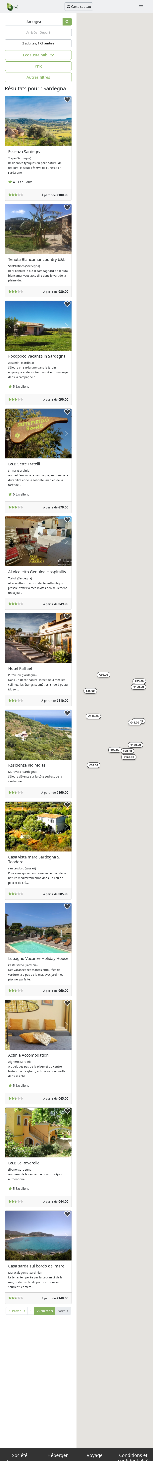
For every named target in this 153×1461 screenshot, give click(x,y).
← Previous (16, 1311)
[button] (138, 687)
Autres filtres (38, 77)
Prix (38, 66)
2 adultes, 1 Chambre (38, 43)
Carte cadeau (80, 6)
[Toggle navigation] (141, 7)
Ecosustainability (38, 55)
